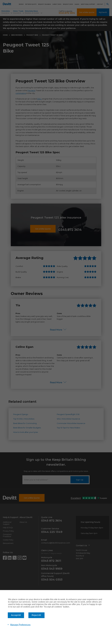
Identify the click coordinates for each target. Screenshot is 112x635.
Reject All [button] (36, 615)
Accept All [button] (16, 615)
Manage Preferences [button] (20, 624)
